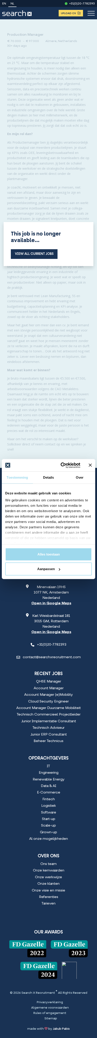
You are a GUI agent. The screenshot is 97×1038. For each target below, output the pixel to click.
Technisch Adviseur (48, 728)
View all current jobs (34, 254)
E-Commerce (48, 792)
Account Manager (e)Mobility (48, 695)
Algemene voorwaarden (50, 1007)
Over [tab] (79, 477)
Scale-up (48, 825)
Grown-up (48, 832)
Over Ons (48, 856)
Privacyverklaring (50, 1002)
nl (12, 3)
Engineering (48, 773)
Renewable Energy (49, 779)
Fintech (48, 799)
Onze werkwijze (48, 877)
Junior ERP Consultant (48, 734)
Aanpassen (46, 569)
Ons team (48, 864)
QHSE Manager (48, 681)
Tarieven (48, 903)
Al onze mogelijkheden (48, 839)
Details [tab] (48, 477)
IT (48, 766)
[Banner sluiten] (90, 465)
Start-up (48, 819)
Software (48, 812)
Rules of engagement (49, 1013)
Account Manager (49, 688)
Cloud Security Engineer (48, 701)
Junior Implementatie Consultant (48, 721)
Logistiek (48, 806)
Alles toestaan (48, 554)
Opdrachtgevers (48, 758)
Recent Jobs (49, 674)
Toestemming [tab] (17, 477)
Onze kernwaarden (48, 870)
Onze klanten (48, 884)
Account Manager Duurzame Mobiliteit (48, 708)
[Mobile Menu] (91, 13)
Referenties (48, 897)
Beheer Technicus (48, 741)
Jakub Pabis (61, 1029)
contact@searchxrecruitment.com (52, 657)
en (4, 3)
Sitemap (50, 1018)
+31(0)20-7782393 (82, 3)
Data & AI (48, 786)
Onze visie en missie (48, 890)
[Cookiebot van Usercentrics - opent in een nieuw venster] (61, 465)
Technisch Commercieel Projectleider (49, 714)
